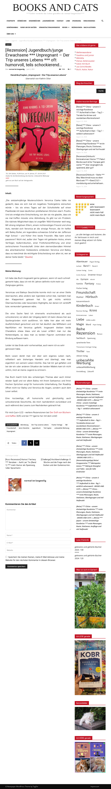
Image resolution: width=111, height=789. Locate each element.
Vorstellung (81, 371)
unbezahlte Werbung (61, 428)
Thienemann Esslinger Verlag (86, 347)
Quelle (29, 257)
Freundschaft (11, 428)
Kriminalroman (81, 315)
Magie (80, 324)
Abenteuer (82, 261)
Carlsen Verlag (81, 270)
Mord (88, 324)
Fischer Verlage (57, 425)
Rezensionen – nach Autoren (84, 27)
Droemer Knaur (95, 274)
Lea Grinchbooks (83, 66)
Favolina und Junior (85, 55)
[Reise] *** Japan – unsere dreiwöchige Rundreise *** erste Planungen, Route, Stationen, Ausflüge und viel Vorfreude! (89, 523)
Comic (90, 270)
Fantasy (60, 21)
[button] (102, 21)
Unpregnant (11, 431)
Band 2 (95, 266)
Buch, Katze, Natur (84, 69)
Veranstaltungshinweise (49, 27)
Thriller (80, 351)
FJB (66, 425)
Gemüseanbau (12, 27)
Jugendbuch (36, 428)
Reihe (80, 328)
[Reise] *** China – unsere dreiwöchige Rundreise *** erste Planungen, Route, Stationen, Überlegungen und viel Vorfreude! (90, 145)
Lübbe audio (90, 320)
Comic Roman (81, 275)
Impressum (95, 786)
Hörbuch (92, 296)
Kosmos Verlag (82, 311)
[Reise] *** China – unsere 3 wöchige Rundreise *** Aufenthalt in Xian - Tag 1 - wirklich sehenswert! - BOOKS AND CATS (90, 483)
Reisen (64, 27)
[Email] (36, 443)
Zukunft (90, 371)
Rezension (85, 333)
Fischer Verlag (81, 288)
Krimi (93, 310)
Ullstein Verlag (82, 356)
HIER (7, 178)
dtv (77, 279)
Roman (99, 334)
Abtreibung (24, 425)
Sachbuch (80, 338)
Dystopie (84, 279)
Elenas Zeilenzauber (85, 61)
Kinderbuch (84, 305)
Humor (80, 297)
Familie (79, 283)
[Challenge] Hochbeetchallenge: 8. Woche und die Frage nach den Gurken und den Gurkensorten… (56, 462)
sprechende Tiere (83, 342)
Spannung (76, 21)
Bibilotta (80, 58)
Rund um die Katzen (28, 27)
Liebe (68, 21)
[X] (30, 443)
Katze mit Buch (83, 63)
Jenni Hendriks (24, 428)
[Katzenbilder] (90, 718)
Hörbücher (21, 21)
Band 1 (86, 265)
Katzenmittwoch (83, 301)
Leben (91, 315)
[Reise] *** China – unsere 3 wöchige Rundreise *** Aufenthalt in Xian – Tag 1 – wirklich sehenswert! (90, 129)
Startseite (11, 21)
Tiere (88, 352)
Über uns (10, 34)
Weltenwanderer (84, 52)
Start (7, 40)
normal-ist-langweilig (17, 69)
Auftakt (78, 266)
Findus (98, 284)
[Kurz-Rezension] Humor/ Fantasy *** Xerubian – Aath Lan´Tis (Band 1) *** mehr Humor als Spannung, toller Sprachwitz (20, 463)
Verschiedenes (89, 21)
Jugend (14, 40)
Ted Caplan (47, 428)
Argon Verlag (94, 262)
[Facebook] (24, 443)
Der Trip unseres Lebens (40, 425)
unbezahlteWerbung (85, 367)
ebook (92, 279)
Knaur (97, 306)
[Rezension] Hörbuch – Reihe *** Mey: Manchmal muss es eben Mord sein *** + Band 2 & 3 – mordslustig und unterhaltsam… (90, 179)
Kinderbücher (34, 21)
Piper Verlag (97, 325)
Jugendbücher (48, 21)
